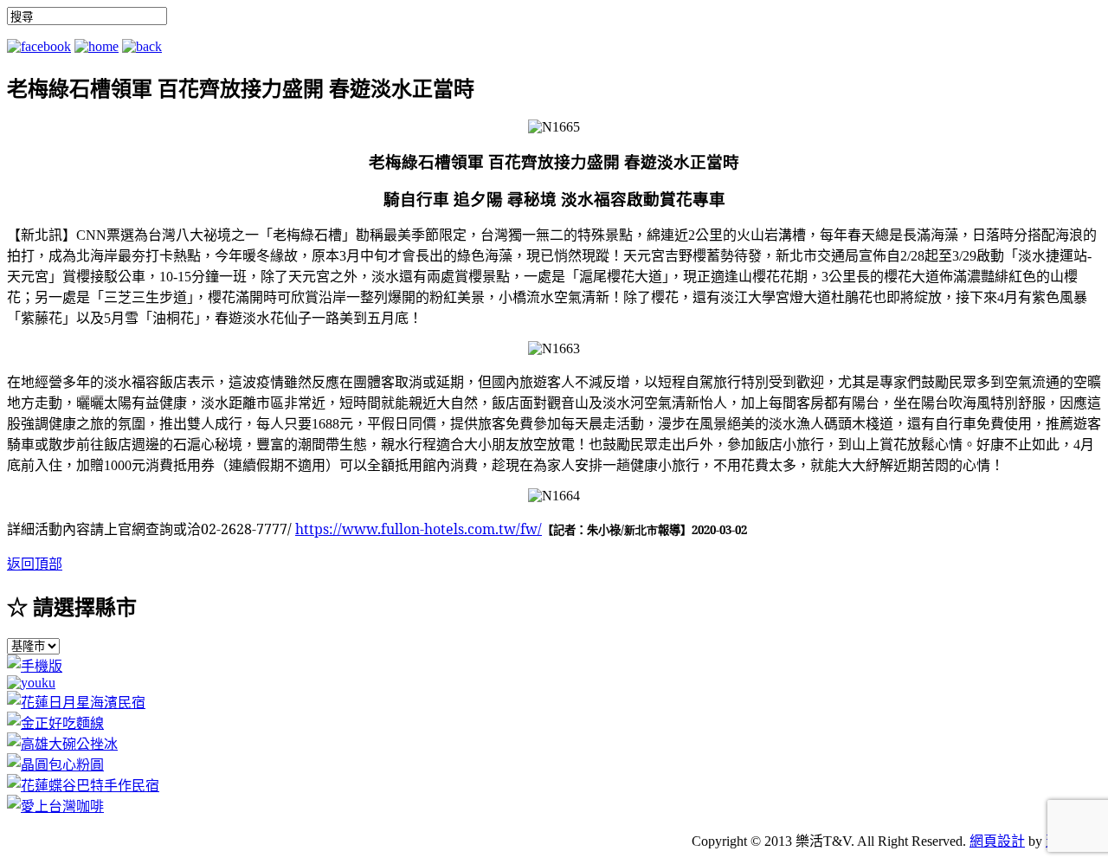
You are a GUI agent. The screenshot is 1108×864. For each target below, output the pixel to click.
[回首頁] (96, 46)
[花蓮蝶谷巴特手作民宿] (83, 785)
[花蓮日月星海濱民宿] (76, 702)
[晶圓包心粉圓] (55, 765)
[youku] (31, 682)
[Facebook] (39, 46)
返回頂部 (34, 564)
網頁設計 (997, 841)
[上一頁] (142, 46)
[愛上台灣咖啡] (55, 806)
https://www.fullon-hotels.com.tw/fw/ (418, 528)
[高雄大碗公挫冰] (62, 744)
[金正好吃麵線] (55, 723)
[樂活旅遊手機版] (34, 666)
